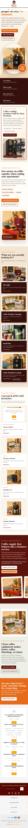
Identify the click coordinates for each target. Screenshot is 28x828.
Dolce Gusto (10, 732)
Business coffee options (9, 567)
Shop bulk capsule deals (9, 30)
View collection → (7, 527)
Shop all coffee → (7, 291)
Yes (12, 770)
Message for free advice (9, 571)
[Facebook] (12, 793)
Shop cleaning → (7, 320)
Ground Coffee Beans (19, 728)
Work (22, 746)
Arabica (11, 719)
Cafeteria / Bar (15, 746)
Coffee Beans (9, 728)
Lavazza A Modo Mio (11, 730)
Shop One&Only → (7, 349)
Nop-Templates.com (16, 824)
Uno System (19, 734)
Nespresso (20, 730)
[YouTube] (16, 793)
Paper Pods (14, 737)
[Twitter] (9, 793)
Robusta (17, 719)
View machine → (6, 496)
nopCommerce (16, 822)
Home (7, 746)
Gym (15, 748)
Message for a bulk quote (9, 204)
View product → (6, 433)
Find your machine (8, 34)
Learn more (14, 419)
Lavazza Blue (19, 732)
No (16, 770)
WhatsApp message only (9, 698)
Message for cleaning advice (10, 671)
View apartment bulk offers (10, 200)
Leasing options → (7, 378)
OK (14, 416)
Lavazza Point (11, 734)
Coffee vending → (17, 379)
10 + (19, 760)
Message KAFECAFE (8, 38)
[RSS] (19, 793)
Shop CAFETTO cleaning (9, 667)
